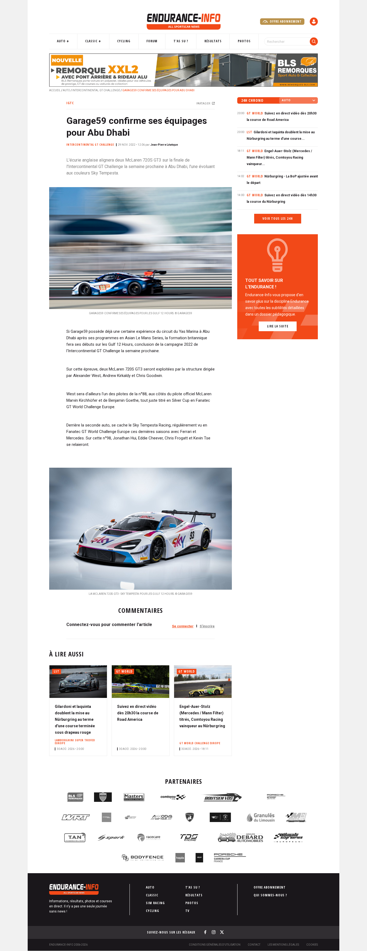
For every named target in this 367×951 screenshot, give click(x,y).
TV (187, 910)
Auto (61, 41)
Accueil (55, 90)
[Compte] (314, 22)
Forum (151, 41)
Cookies (312, 944)
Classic (91, 41)
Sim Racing (155, 903)
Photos (244, 41)
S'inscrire (207, 626)
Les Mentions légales (283, 944)
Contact (254, 944)
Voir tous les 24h (277, 218)
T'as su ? (181, 41)
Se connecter (182, 626)
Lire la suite (277, 326)
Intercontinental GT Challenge (96, 90)
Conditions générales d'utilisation (214, 944)
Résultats (213, 41)
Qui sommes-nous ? (270, 895)
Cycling (123, 41)
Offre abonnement (285, 21)
